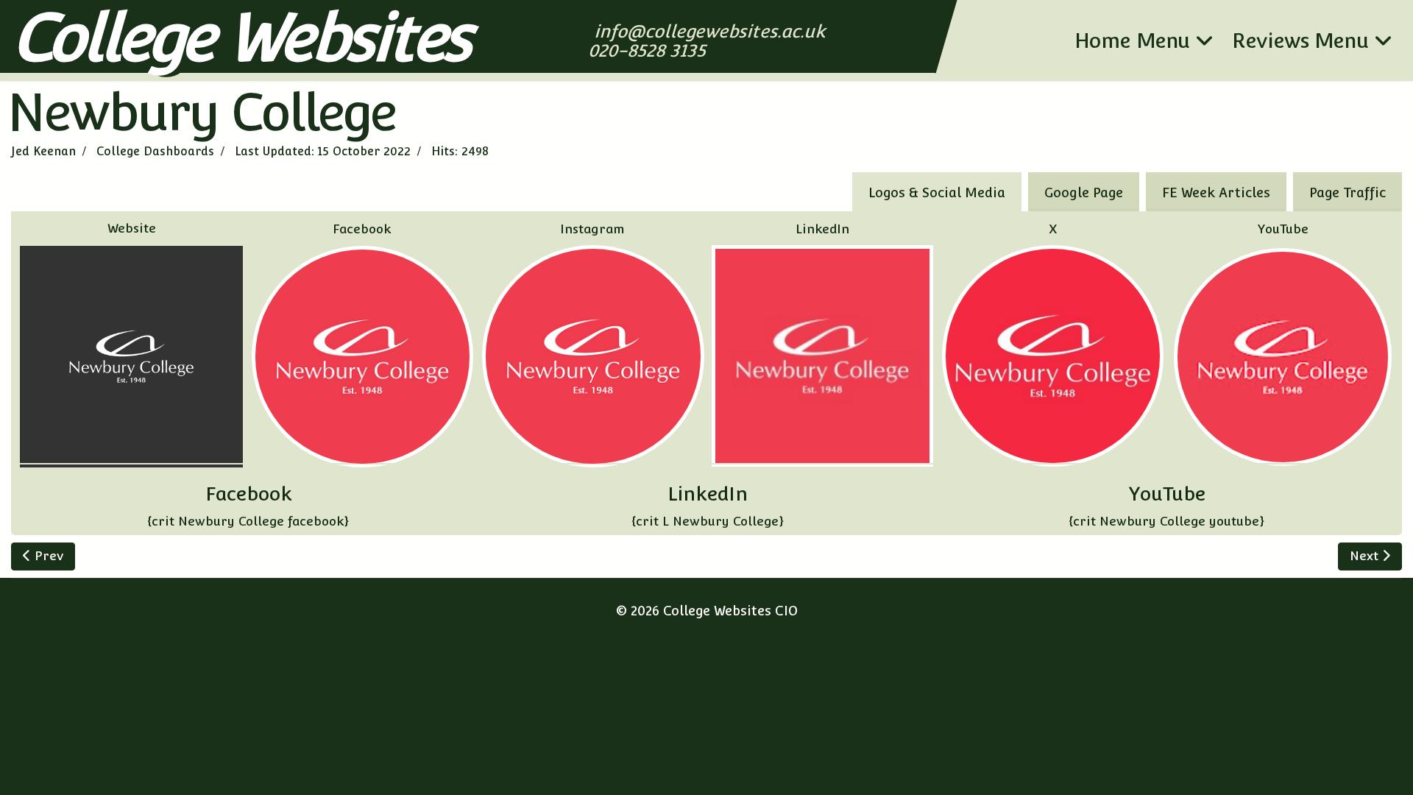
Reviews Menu (1300, 40)
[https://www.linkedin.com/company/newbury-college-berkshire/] (822, 356)
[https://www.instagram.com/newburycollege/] (593, 356)
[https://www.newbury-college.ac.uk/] (131, 356)
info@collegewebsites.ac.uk (710, 31)
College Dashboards (155, 151)
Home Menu (1132, 40)
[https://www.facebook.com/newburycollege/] (363, 357)
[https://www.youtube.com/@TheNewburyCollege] (1282, 357)
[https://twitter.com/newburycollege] (1053, 356)
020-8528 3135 (648, 50)
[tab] (1347, 191)
